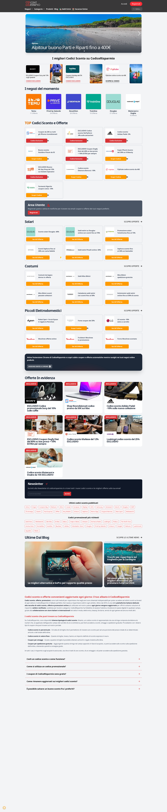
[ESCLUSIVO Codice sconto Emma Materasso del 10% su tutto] (83, 33)
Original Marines (106, 511)
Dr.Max (57, 521)
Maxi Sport (119, 511)
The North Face (126, 521)
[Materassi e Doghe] (133, 101)
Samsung (99, 507)
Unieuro (76, 511)
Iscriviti (67, 494)
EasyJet (120, 526)
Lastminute (137, 526)
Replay (85, 507)
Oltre (61, 507)
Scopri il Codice (112, 81)
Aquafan (28, 531)
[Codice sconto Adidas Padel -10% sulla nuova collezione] (123, 397)
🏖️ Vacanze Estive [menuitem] (80, 9)
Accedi (124, 4)
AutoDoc (49, 526)
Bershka (49, 521)
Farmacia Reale (96, 521)
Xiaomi (38, 511)
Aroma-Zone (30, 526)
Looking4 (107, 521)
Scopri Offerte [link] (131, 221)
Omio (27, 507)
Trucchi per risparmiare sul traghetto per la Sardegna (122, 558)
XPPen (58, 511)
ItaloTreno (29, 521)
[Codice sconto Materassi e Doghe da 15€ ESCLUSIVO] (44, 462)
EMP (132, 507)
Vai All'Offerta (37, 239)
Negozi (28, 9)
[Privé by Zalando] (53, 101)
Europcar (77, 507)
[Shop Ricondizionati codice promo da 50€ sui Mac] (83, 397)
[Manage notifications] (4, 807)
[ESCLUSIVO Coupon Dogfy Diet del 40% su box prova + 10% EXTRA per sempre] (44, 431)
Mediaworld (130, 511)
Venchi (117, 507)
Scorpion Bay (43, 507)
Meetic (36, 531)
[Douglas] (113, 101)
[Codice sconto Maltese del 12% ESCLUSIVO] (83, 431)
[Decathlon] (73, 101)
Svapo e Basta (74, 521)
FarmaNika (40, 526)
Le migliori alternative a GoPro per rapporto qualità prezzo (60, 582)
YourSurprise (48, 511)
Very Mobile (67, 511)
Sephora (85, 511)
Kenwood (109, 507)
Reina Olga (94, 511)
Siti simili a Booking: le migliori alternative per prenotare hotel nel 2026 (120, 580)
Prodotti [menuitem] (49, 9)
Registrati (136, 4)
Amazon (85, 521)
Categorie (38, 9)
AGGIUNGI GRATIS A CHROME (38, 366)
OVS (91, 507)
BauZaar (58, 526)
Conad (68, 507)
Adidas (66, 526)
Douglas (125, 507)
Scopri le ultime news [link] (127, 537)
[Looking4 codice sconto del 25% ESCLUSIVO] (123, 431)
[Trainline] (93, 101)
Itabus (65, 521)
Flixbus (115, 521)
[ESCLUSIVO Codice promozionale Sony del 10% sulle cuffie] (44, 397)
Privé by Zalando (100, 526)
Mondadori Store (77, 526)
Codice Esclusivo (33, 81)
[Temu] (33, 101)
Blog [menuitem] (56, 9)
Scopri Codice (37, 159)
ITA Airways (29, 511)
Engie (34, 507)
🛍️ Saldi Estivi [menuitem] (65, 9)
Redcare (53, 507)
